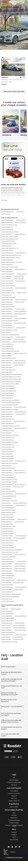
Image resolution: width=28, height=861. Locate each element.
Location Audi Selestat (19, 538)
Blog (14, 812)
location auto (4, 609)
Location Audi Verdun (6, 599)
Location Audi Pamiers (7, 346)
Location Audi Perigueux (7, 475)
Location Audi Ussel (22, 274)
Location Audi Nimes (15, 609)
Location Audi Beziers (6, 563)
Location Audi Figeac (19, 269)
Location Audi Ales (19, 521)
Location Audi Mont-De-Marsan (9, 442)
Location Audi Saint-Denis (8, 437)
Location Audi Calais (18, 486)
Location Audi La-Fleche (7, 533)
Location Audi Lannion (7, 454)
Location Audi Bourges (20, 535)
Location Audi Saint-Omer (8, 419)
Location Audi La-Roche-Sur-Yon (9, 239)
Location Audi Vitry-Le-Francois (9, 463)
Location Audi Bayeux (19, 566)
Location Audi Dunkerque (7, 561)
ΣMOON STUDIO (20, 852)
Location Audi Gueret (6, 407)
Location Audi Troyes (19, 470)
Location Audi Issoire (6, 433)
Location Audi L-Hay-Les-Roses (9, 236)
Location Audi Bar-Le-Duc (8, 292)
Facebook (14, 832)
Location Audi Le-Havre (7, 634)
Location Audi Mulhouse (7, 253)
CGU (14, 777)
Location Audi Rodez (6, 355)
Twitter (14, 837)
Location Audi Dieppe (20, 222)
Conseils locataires (14, 822)
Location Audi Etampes (7, 398)
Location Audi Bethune (20, 571)
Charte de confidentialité (14, 782)
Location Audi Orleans (7, 299)
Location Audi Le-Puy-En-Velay (9, 479)
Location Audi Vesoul (6, 498)
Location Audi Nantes (6, 616)
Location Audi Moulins (20, 313)
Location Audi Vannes (19, 421)
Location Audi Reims (6, 353)
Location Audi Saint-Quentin (8, 358)
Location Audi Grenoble (20, 616)
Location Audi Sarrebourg (7, 393)
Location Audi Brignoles (7, 271)
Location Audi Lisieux (6, 571)
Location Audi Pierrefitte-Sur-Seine (10, 351)
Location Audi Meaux (21, 587)
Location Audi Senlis (20, 360)
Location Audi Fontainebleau (8, 491)
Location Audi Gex (18, 589)
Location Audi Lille (5, 637)
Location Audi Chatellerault (8, 388)
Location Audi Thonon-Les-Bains (9, 267)
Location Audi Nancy (6, 630)
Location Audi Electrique (7, 211)
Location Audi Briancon (7, 573)
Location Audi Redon (6, 323)
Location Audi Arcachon (7, 220)
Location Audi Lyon (6, 627)
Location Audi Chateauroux (8, 285)
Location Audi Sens (6, 362)
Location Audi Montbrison (19, 341)
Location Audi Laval (6, 295)
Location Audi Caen (18, 639)
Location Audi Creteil (6, 234)
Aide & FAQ (14, 798)
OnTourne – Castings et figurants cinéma (14, 826)
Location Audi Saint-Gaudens (8, 243)
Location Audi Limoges (20, 407)
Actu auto (14, 815)
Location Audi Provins (6, 302)
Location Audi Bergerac (7, 309)
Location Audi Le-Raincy (7, 517)
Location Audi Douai (6, 339)
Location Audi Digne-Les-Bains (9, 482)
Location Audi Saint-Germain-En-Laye (11, 255)
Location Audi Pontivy (6, 313)
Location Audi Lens (6, 486)
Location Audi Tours (6, 421)
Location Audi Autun (6, 465)
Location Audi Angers (6, 568)
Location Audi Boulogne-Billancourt (10, 596)
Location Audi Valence (7, 367)
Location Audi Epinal (19, 339)
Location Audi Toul (6, 489)
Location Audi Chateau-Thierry (9, 316)
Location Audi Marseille (19, 625)
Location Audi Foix (5, 341)
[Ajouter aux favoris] (23, 59)
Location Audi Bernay (19, 554)
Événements (14, 817)
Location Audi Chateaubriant (8, 496)
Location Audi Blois (20, 327)
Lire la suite (4, 200)
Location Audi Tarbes (6, 554)
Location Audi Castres (7, 222)
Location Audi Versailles (20, 323)
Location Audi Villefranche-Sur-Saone (11, 376)
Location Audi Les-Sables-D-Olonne (10, 257)
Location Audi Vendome (7, 423)
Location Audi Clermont (7, 337)
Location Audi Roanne (6, 559)
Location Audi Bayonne (7, 227)
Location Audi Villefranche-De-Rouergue (11, 374)
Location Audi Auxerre (20, 568)
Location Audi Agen (19, 302)
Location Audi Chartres (7, 524)
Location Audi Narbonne (7, 542)
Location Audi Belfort (6, 566)
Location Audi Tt (20, 211)
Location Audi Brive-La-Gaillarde (9, 409)
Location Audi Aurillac (20, 288)
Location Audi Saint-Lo (7, 304)
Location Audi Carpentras (7, 386)
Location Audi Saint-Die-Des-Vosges (10, 402)
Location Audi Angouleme (8, 274)
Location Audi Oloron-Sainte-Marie (10, 400)
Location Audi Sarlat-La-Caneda (9, 540)
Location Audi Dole (20, 337)
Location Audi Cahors (6, 412)
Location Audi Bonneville (7, 601)
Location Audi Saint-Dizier (7, 447)
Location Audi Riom (21, 580)
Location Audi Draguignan (8, 507)
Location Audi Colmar (20, 563)
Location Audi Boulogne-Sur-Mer (9, 320)
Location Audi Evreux (20, 505)
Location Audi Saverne (7, 360)
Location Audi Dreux (6, 276)
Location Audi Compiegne (8, 519)
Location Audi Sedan (6, 589)
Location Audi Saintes (6, 449)
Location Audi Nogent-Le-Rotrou (9, 405)
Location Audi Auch (21, 253)
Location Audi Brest (6, 332)
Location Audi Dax (21, 519)
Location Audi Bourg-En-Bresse (9, 330)
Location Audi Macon (6, 521)
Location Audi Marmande (7, 580)
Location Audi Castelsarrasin (8, 556)
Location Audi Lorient (20, 493)
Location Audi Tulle (19, 365)
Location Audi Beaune (6, 325)
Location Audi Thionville (19, 362)
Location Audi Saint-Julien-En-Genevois (11, 262)
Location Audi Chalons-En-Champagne (11, 549)
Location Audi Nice (6, 625)
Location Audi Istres (19, 276)
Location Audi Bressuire (7, 260)
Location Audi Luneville (7, 288)
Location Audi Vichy (20, 461)
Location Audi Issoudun (7, 250)
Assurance (14, 795)
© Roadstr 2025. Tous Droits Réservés (6, 852)
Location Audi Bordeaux (19, 627)
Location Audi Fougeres (7, 587)
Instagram (14, 834)
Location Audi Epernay (7, 493)
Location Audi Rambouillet (20, 503)
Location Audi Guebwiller (7, 458)
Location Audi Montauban (8, 575)
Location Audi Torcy (6, 365)
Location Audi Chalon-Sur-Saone (9, 552)
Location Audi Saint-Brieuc (8, 241)
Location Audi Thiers (18, 582)
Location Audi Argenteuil (7, 395)
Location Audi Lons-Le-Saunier (9, 500)
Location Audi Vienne (19, 472)
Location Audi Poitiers (6, 416)
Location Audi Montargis (7, 531)
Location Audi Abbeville (20, 318)
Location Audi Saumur (7, 484)
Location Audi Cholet (6, 470)
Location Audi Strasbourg (7, 620)
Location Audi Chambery (7, 430)
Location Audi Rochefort (20, 353)
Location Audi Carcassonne (8, 468)
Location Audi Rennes (6, 611)
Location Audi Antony (6, 318)
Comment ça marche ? (14, 793)
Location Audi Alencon (7, 264)
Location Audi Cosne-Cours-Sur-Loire (11, 379)
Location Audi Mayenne (7, 281)
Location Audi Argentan (7, 585)
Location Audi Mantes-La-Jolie (9, 225)
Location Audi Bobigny (7, 592)
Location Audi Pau (20, 281)
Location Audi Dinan (6, 246)
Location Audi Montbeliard (8, 477)
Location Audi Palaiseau (7, 444)
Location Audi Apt (20, 309)
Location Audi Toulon (20, 634)
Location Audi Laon (6, 503)
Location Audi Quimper (7, 290)
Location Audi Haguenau (7, 440)
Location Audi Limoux (20, 484)
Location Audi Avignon (7, 535)
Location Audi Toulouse (20, 630)
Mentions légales (14, 780)
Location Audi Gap (21, 292)
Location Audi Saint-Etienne (8, 510)
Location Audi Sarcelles (7, 283)
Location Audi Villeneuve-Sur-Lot (9, 248)
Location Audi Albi (20, 220)
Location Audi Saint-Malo (7, 306)
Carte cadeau (14, 790)
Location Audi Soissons (7, 528)
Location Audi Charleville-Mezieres (10, 334)
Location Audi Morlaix (6, 269)
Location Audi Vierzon (6, 372)
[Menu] (26, 2)
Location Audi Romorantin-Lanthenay (11, 381)
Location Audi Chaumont (7, 451)
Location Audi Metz (21, 561)
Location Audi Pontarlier (7, 456)
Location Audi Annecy (6, 623)
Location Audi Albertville (20, 311)
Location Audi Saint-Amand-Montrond (11, 594)
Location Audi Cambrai (7, 229)
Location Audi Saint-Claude (8, 526)
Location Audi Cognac (7, 461)
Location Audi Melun (18, 278)
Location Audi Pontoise (7, 505)
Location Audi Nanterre (21, 299)
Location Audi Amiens (20, 428)
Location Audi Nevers (6, 472)
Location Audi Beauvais (7, 545)
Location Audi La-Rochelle (8, 632)
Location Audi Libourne (20, 412)
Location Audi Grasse (19, 234)
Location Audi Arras (6, 278)
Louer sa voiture (14, 806)
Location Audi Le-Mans (7, 514)
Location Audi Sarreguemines (8, 391)
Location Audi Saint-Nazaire (8, 512)
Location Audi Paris (19, 623)
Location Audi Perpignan (7, 613)
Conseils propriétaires (14, 820)
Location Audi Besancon (7, 327)
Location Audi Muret (6, 311)
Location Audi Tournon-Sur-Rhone (10, 384)
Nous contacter (14, 839)
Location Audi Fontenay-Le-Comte (10, 426)
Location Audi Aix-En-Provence (9, 641)
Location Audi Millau (6, 538)
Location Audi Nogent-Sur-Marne (9, 435)
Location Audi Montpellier (7, 618)
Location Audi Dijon (6, 639)
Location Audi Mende (6, 428)
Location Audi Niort (20, 414)
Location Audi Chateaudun (8, 297)
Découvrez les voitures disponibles (14, 91)
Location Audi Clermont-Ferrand (9, 232)
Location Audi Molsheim (7, 414)
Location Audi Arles (6, 582)
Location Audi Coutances (7, 547)
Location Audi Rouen (18, 637)
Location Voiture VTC (14, 800)
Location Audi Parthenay (7, 348)
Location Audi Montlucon (7, 344)
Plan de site (14, 785)
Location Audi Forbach (7, 578)
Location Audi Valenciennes (8, 369)
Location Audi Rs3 (5, 214)
